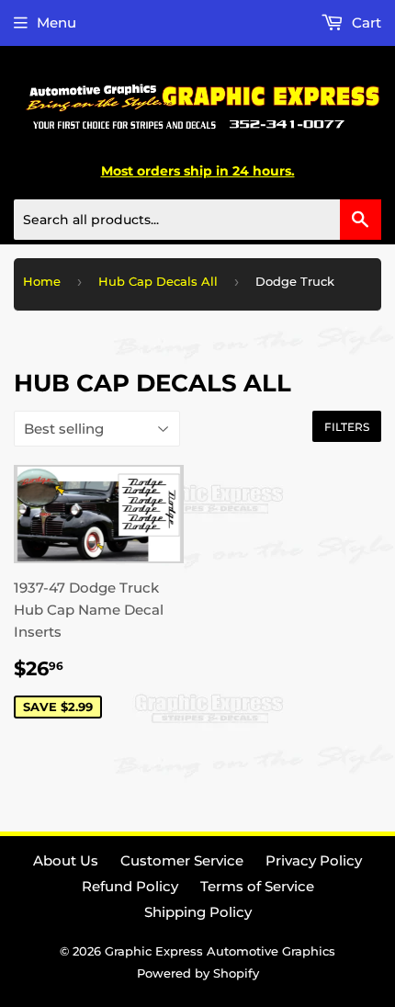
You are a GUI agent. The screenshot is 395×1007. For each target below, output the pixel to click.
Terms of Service (257, 886)
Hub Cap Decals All (158, 281)
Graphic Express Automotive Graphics (220, 951)
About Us (65, 860)
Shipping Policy (198, 912)
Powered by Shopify (198, 973)
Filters (346, 427)
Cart (364, 22)
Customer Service (181, 860)
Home (42, 281)
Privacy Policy (313, 860)
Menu (56, 22)
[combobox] (197, 219)
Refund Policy (130, 886)
